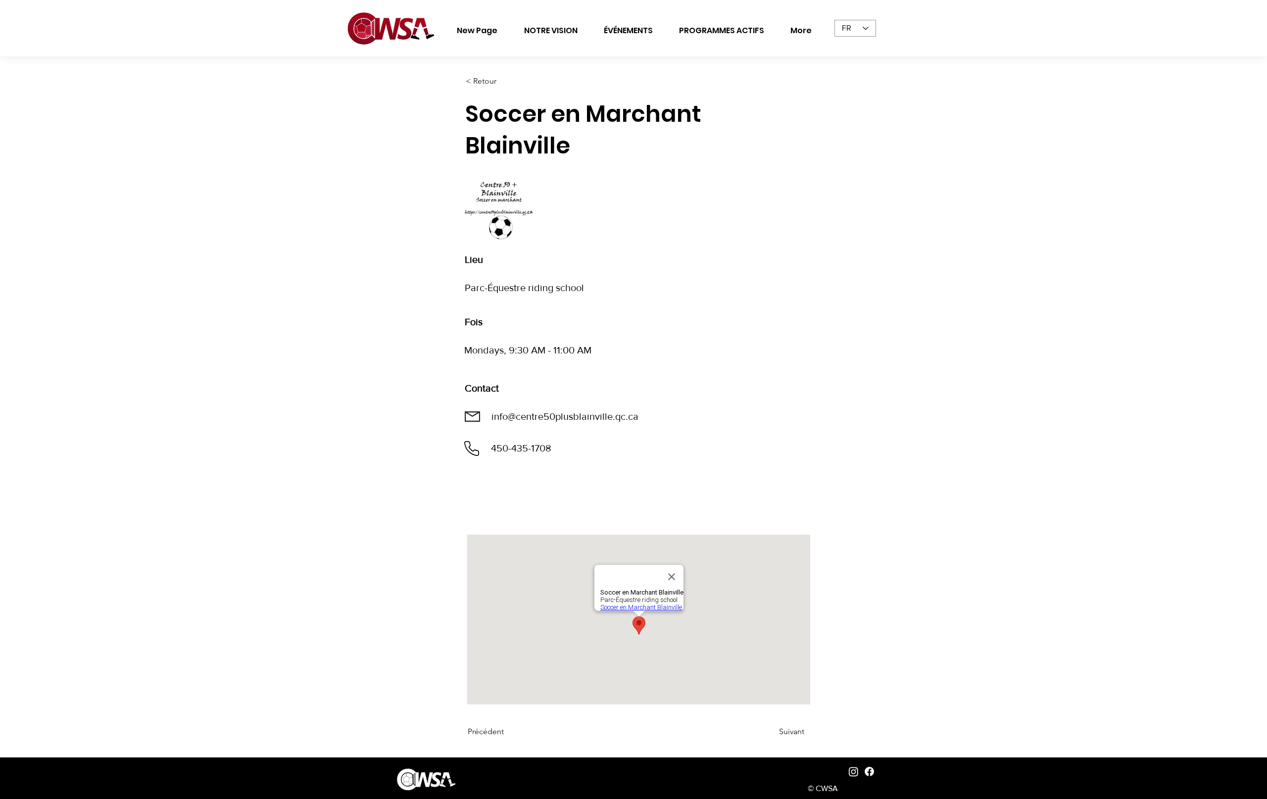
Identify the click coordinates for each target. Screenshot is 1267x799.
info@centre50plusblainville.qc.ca (564, 416)
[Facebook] (869, 771)
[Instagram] (853, 771)
